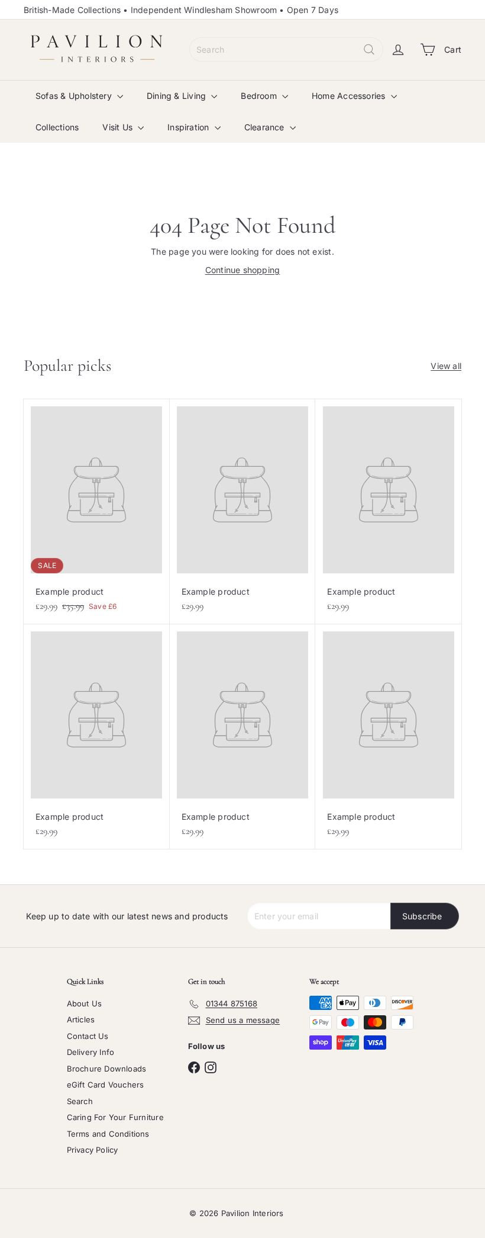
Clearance (265, 127)
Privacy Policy (92, 1149)
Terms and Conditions (108, 1133)
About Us (84, 1003)
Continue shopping (242, 270)
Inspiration (189, 127)
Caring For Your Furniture (115, 1117)
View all (446, 366)
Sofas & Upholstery (74, 96)
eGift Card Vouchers (105, 1084)
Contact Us (88, 1036)
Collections (57, 127)
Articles (81, 1019)
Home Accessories (350, 96)
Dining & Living (177, 96)
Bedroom (260, 96)
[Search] (369, 49)
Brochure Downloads (107, 1068)
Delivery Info (91, 1052)
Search (80, 1101)
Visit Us (118, 127)
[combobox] (286, 49)
